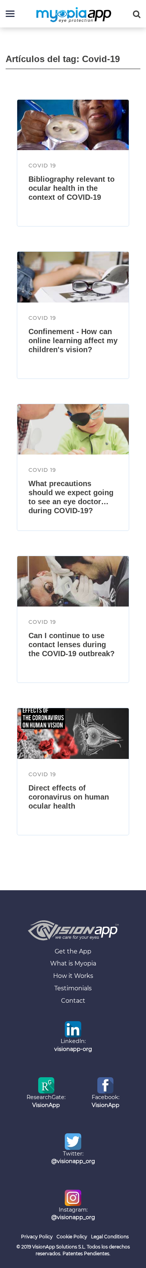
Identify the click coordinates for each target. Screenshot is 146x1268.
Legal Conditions (110, 1236)
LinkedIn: (73, 1045)
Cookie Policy (72, 1236)
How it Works (73, 975)
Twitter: (73, 1157)
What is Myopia (73, 963)
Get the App (73, 951)
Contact (73, 1000)
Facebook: (105, 1101)
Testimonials (73, 988)
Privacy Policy (37, 1236)
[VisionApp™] (73, 930)
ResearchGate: (46, 1101)
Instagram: (73, 1213)
